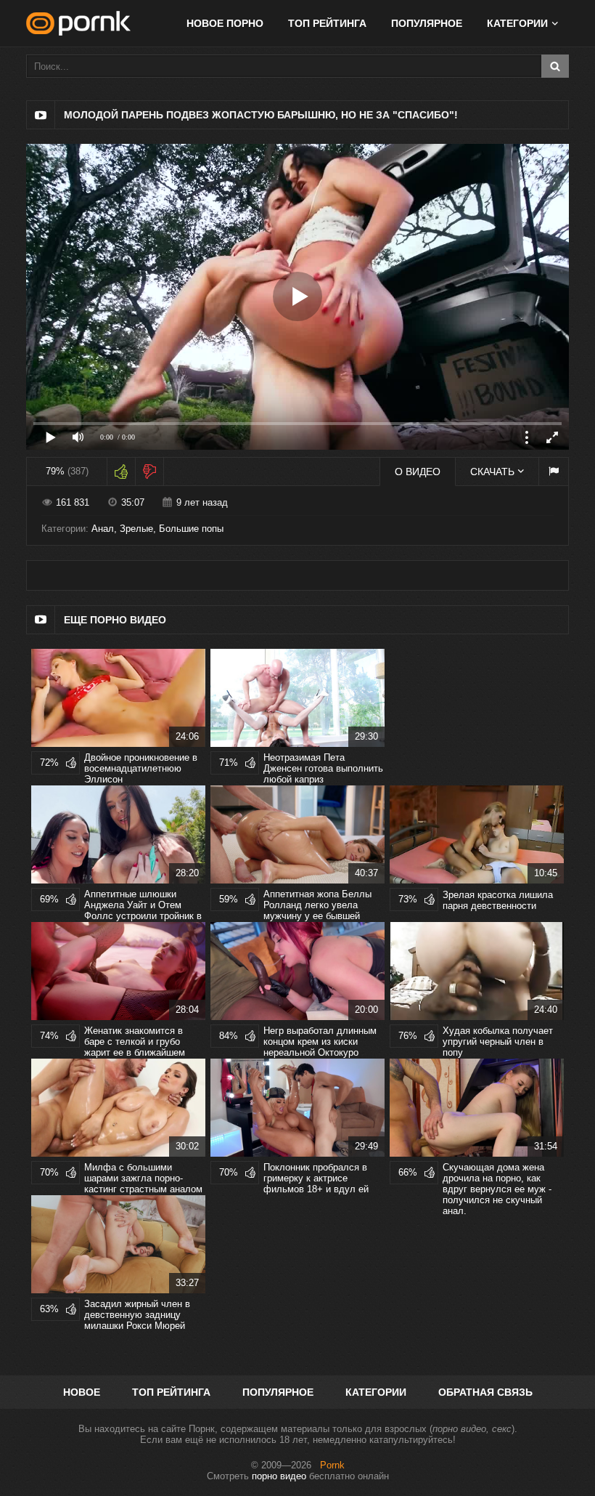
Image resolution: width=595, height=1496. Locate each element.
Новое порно (224, 23)
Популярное (426, 23)
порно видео (279, 1476)
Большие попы (191, 528)
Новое (81, 1392)
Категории (375, 1392)
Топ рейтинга (327, 23)
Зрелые (136, 528)
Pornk (332, 1465)
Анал (102, 528)
